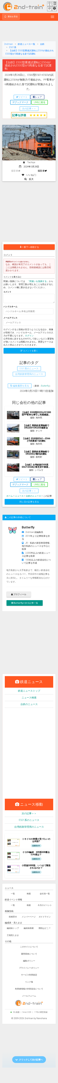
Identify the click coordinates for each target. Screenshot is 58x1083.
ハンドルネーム (10, 306)
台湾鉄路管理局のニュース (29, 826)
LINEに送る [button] (39, 102)
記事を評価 (19, 115)
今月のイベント (45, 905)
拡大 (30, 179)
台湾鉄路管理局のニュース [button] (29, 374)
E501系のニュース (29, 820)
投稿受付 (13, 917)
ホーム (9, 496)
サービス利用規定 (29, 975)
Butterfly (45, 386)
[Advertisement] (29, 31)
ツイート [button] (23, 97)
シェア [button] (38, 97)
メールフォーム (29, 996)
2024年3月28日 (30, 166)
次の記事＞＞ (29, 813)
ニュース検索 (29, 697)
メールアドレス (10, 318)
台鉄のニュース (33, 496)
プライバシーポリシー (29, 968)
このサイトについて (29, 947)
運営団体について (29, 954)
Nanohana (42, 1018)
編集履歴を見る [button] (20, 385)
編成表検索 (29, 928)
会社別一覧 (45, 893)
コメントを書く (30, 350)
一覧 (13, 893)
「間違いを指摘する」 (38, 281)
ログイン (29, 335)
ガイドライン (45, 917)
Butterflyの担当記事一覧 (25, 603)
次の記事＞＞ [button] (29, 108)
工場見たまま (13, 935)
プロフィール (19, 594)
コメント (7, 292)
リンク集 (29, 982)
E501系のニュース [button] (29, 368)
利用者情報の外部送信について (29, 989)
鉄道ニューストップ (29, 690)
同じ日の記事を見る (29, 502)
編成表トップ (13, 928)
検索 (29, 893)
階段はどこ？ (45, 928)
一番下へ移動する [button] (30, 247)
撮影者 (41, 170)
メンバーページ (29, 917)
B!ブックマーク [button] (20, 102)
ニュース (19, 496)
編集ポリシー (29, 961)
